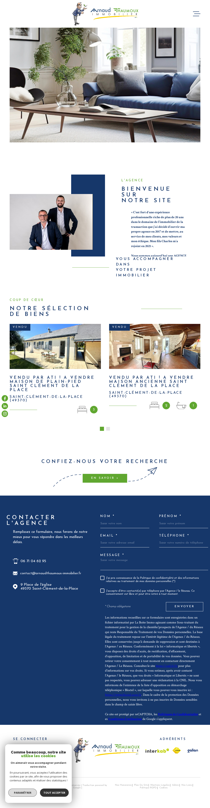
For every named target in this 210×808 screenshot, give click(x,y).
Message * (112, 555)
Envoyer (185, 606)
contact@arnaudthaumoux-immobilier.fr (50, 573)
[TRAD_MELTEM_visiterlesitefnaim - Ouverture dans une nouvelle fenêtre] (176, 750)
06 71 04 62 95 (33, 561)
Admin (175, 785)
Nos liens (186, 785)
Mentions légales (160, 785)
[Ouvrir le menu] (196, 14)
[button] (102, 429)
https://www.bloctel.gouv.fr (123, 695)
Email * (109, 536)
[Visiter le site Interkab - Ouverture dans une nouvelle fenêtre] (157, 751)
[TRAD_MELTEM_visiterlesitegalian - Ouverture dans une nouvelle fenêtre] (192, 751)
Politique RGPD (148, 787)
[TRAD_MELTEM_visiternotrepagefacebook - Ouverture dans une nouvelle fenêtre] (5, 398)
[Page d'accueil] (105, 14)
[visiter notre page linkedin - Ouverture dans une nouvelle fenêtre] (5, 406)
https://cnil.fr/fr (166, 666)
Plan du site (141, 785)
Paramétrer (22, 792)
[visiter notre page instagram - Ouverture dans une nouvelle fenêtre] (5, 414)
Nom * (107, 516)
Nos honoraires (123, 785)
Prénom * (170, 516)
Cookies (163, 788)
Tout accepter (54, 792)
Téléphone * (174, 536)
